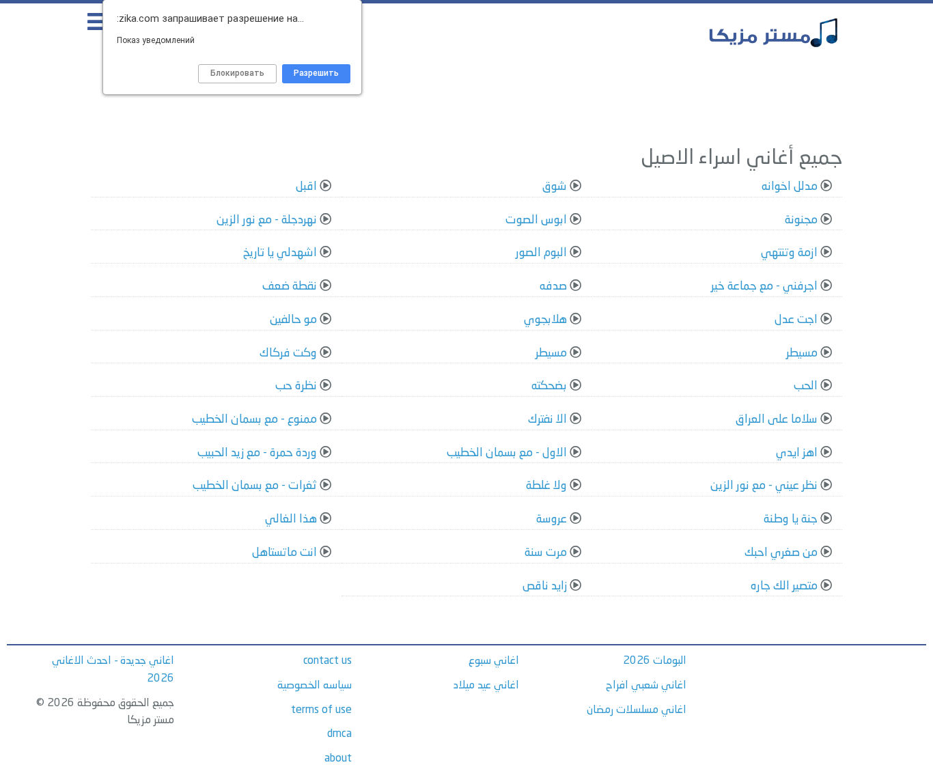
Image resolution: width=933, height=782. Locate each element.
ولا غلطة (546, 486)
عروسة (551, 519)
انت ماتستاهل (284, 553)
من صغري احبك (781, 553)
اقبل (306, 187)
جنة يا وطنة (791, 519)
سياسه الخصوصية (314, 685)
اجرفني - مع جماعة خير (764, 286)
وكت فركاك (288, 353)
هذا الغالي (291, 519)
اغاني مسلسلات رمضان (636, 710)
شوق (554, 187)
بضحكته (549, 386)
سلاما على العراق (777, 419)
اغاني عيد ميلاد (486, 685)
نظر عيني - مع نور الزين (764, 486)
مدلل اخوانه (790, 187)
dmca (339, 734)
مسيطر (802, 353)
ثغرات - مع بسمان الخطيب (255, 486)
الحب (806, 386)
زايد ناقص (545, 586)
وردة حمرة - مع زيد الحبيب (257, 453)
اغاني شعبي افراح (646, 685)
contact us (327, 661)
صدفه (553, 286)
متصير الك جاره (784, 586)
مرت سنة (546, 553)
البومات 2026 (654, 661)
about (338, 758)
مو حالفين (293, 320)
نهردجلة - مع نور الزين (267, 220)
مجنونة (801, 220)
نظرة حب (296, 386)
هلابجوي (545, 320)
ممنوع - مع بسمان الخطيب (254, 419)
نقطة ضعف (289, 286)
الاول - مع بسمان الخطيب (507, 453)
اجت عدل (796, 320)
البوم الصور (541, 253)
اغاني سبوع (494, 661)
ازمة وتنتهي (789, 253)
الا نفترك (547, 419)
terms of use (321, 710)
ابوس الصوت (536, 220)
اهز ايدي (797, 453)
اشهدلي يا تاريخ (280, 253)
